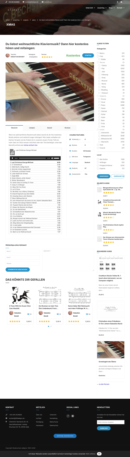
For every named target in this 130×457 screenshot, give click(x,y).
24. (17, 214)
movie (103, 84)
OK (99, 454)
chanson (104, 93)
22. (18, 209)
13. (15, 189)
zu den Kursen (104, 384)
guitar (103, 114)
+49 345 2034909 (13, 2)
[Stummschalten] (52, 158)
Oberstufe (104, 142)
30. (25, 227)
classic (104, 65)
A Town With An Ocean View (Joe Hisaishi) (20, 307)
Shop (111, 8)
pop (102, 68)
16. (21, 196)
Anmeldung (53, 418)
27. (21, 220)
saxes (103, 108)
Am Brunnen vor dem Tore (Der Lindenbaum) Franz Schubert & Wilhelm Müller (48, 307)
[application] (35, 158)
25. (16, 216)
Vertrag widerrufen (65, 436)
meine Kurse (48, 2)
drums (103, 99)
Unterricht (89, 8)
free (101, 56)
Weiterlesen (20, 295)
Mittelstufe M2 (106, 139)
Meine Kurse (54, 422)
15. (22, 194)
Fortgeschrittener (106, 165)
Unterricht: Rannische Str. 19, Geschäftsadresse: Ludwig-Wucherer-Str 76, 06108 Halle (19, 424)
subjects (25, 20)
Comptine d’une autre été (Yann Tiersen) (111, 201)
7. (14, 176)
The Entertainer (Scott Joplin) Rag (113, 226)
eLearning (100, 8)
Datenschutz (54, 425)
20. (21, 205)
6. (19, 173)
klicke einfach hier (30, 145)
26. (23, 218)
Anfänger (103, 162)
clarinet (104, 111)
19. (23, 203)
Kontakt (119, 8)
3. (19, 167)
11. (17, 185)
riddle (103, 59)
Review (44, 54)
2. (16, 164)
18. (31, 200)
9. (17, 180)
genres (102, 62)
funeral (102, 148)
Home (7, 20)
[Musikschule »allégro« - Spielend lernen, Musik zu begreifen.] (13, 8)
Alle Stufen (104, 159)
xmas (31, 57)
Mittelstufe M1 (106, 136)
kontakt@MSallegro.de (31, 2)
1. (21, 162)
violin (103, 117)
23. (22, 212)
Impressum (39, 425)
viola (103, 126)
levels (102, 130)
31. (18, 229)
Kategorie (32, 54)
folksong (104, 75)
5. (20, 171)
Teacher (13, 54)
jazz (103, 72)
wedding (104, 90)
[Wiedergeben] (12, 158)
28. (21, 223)
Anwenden (104, 176)
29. (15, 225)
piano (34, 20)
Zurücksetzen (119, 176)
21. (21, 207)
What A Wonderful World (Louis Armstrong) (112, 213)
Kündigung (39, 422)
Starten (88, 55)
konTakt (38, 418)
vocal (103, 102)
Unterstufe (105, 133)
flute (103, 123)
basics (102, 53)
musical (104, 81)
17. (18, 198)
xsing (103, 87)
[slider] (57, 158)
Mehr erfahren (90, 454)
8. (20, 178)
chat (101, 145)
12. (18, 187)
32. (20, 232)
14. (22, 191)
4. (20, 169)
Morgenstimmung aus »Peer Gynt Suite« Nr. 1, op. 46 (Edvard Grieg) (113, 189)
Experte (102, 168)
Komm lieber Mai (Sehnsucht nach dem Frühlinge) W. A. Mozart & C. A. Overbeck (79, 307)
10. (21, 182)
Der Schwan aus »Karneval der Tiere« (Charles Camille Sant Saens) (113, 238)
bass (103, 120)
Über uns (39, 415)
